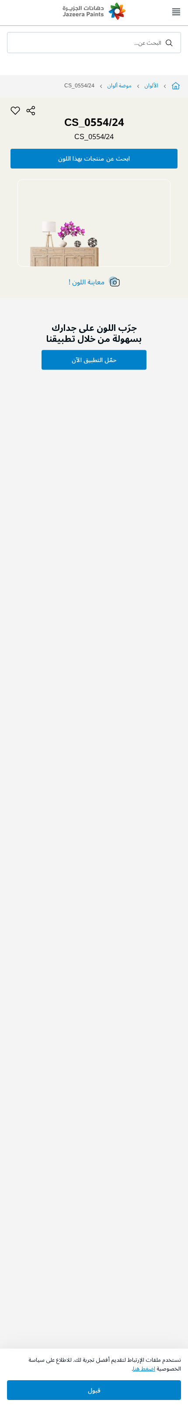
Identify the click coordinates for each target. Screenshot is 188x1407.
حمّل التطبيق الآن (94, 360)
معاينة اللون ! (86, 282)
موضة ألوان (120, 85)
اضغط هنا (144, 1369)
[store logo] (94, 12)
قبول (94, 1390)
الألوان (151, 85)
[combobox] (94, 42)
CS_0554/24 (94, 137)
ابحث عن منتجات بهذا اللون (94, 158)
